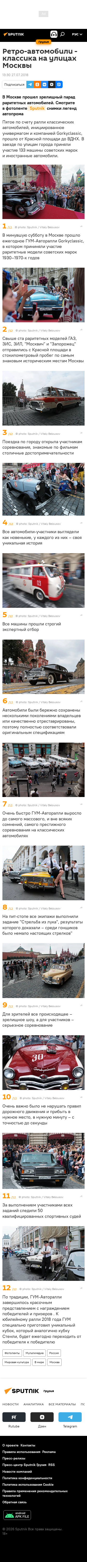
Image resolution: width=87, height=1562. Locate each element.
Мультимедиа (35, 1353)
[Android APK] (17, 1515)
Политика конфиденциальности (27, 1478)
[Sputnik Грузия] (14, 36)
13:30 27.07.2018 (15, 75)
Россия (54, 1353)
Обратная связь (14, 1502)
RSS (51, 1465)
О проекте (10, 1445)
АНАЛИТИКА (33, 1404)
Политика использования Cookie (28, 1484)
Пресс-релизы (13, 1458)
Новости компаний (17, 1471)
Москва (54, 1362)
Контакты (28, 1445)
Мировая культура (17, 1362)
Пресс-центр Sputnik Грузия (24, 1465)
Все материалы (62, 1404)
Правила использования (21, 1452)
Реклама (49, 1452)
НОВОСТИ (10, 1404)
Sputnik (36, 108)
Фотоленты (12, 1353)
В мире (39, 1362)
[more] (81, 226)
